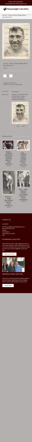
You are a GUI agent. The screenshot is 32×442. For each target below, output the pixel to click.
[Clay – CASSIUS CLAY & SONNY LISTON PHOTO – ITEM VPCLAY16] (23, 141)
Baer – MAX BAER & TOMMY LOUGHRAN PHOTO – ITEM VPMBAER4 (23, 195)
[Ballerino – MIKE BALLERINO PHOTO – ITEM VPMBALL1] (8, 171)
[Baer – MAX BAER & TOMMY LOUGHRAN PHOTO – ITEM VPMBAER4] (23, 171)
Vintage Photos (13, 83)
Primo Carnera (10, 84)
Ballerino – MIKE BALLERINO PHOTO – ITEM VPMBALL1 (8, 201)
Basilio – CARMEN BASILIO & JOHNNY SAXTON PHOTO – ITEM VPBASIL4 (9, 158)
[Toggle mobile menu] (29, 11)
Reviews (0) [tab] (5, 94)
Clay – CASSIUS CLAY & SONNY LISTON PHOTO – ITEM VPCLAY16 (23, 159)
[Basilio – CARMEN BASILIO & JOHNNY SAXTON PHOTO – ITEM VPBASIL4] (8, 141)
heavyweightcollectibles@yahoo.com (16, 3)
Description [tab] (5, 91)
